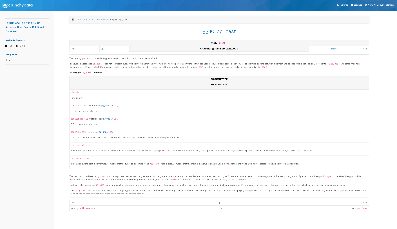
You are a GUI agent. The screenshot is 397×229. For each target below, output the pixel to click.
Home (8, 60)
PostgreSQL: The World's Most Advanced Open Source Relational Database (24, 27)
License (358, 5)
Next (365, 48)
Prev (73, 48)
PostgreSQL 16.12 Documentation (95, 19)
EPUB (22, 46)
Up (102, 48)
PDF (11, 46)
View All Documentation (381, 5)
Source (344, 5)
